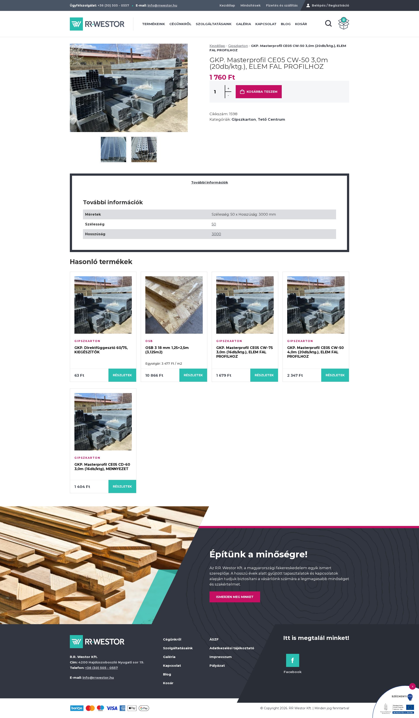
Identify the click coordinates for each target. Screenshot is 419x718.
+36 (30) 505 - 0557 (113, 5)
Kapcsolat (265, 24)
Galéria (243, 24)
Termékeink (153, 24)
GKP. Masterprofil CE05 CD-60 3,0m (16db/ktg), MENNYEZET (102, 466)
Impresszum (221, 657)
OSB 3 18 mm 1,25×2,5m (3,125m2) (167, 350)
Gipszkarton (238, 46)
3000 (216, 234)
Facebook (293, 672)
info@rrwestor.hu (162, 5)
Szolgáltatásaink (214, 24)
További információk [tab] (209, 182)
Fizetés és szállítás (282, 5)
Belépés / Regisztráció (330, 5)
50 (214, 224)
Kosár (301, 24)
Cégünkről (180, 24)
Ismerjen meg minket (235, 597)
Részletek (122, 375)
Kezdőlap (227, 5)
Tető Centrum (271, 119)
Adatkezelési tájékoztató (232, 648)
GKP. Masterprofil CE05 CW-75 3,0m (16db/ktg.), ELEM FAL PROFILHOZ (244, 352)
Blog (286, 24)
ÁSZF (214, 639)
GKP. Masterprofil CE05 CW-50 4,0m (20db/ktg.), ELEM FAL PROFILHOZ (315, 352)
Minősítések (250, 5)
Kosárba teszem (262, 92)
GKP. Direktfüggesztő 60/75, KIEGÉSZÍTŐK (101, 350)
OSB (149, 341)
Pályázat (217, 665)
